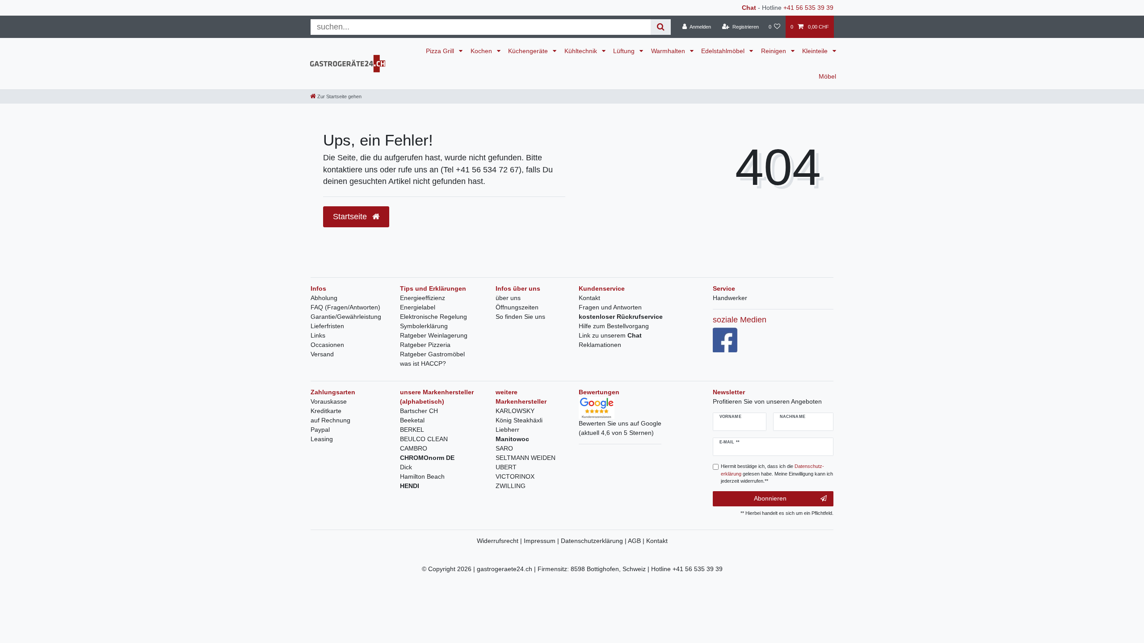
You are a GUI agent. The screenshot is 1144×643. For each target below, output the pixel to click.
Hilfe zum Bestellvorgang (614, 326)
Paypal (320, 429)
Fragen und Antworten (610, 307)
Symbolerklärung (424, 326)
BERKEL (412, 429)
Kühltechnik (581, 50)
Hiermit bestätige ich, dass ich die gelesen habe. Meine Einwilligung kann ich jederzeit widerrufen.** (777, 473)
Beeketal (412, 420)
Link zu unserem (610, 335)
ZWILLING (511, 485)
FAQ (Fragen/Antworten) (345, 307)
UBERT (506, 467)
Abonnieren (770, 498)
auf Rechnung (330, 420)
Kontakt (589, 297)
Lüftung (624, 50)
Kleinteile (815, 50)
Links (318, 335)
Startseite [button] (351, 216)
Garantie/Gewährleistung (346, 316)
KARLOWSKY (515, 410)
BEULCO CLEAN (424, 439)
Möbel (827, 76)
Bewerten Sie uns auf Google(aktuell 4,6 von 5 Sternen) (620, 428)
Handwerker (730, 297)
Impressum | (542, 540)
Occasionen (327, 344)
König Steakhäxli (519, 420)
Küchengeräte (529, 50)
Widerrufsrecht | (500, 540)
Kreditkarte (326, 410)
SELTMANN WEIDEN (525, 457)
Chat (749, 7)
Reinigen (774, 50)
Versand (322, 354)
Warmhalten (669, 50)
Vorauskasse (329, 401)
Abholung (324, 297)
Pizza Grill (441, 50)
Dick (406, 467)
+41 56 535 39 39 (808, 7)
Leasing (322, 439)
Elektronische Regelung (433, 316)
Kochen (482, 50)
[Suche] (661, 27)
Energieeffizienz (422, 297)
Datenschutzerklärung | (594, 540)
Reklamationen (600, 344)
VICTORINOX (515, 476)
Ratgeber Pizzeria (425, 344)
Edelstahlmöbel (723, 50)
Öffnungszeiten (517, 307)
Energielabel (417, 307)
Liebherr (507, 429)
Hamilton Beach (422, 476)
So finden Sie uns (520, 316)
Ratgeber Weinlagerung (433, 335)
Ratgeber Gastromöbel (432, 354)
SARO (504, 448)
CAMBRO (413, 448)
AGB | (637, 540)
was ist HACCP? (423, 363)
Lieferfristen (327, 326)
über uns (508, 297)
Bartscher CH (419, 410)
